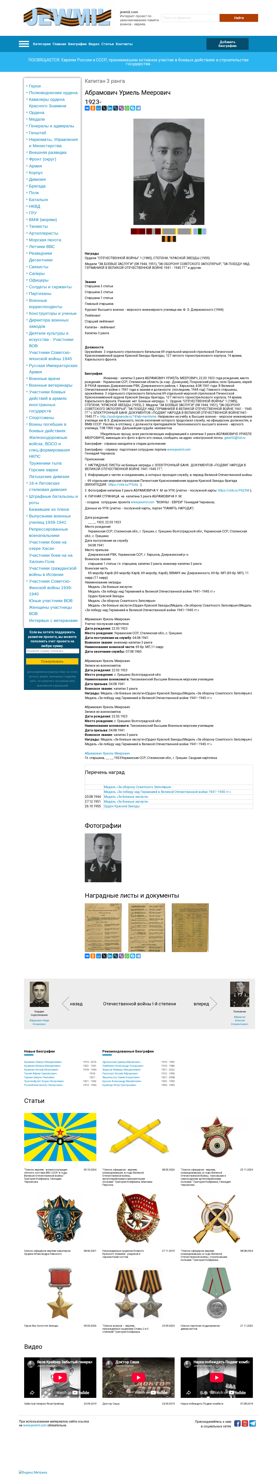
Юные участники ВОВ (51, 600)
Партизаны (40, 293)
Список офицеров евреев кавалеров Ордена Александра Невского (47, 1252)
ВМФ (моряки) (43, 219)
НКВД (34, 206)
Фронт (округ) (42, 159)
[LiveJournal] (115, 108)
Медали (37, 119)
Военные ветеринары (50, 385)
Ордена (36, 112)
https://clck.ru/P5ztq (123, 484)
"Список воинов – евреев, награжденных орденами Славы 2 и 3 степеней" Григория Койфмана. (125, 1328)
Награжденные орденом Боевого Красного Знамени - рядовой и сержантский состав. (123, 1253)
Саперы (37, 273)
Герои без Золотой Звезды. (41, 1325)
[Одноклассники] (92, 108)
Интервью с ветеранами (53, 620)
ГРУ (33, 213)
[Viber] (121, 108)
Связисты (38, 266)
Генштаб (37, 132)
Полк (34, 192)
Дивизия (37, 179)
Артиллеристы (43, 233)
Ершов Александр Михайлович (121, 1081)
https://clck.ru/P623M (233, 490)
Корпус (36, 172)
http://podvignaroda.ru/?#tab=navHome (128, 416)
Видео (94, 44)
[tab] (53, 86)
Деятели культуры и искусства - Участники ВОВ (51, 339)
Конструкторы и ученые (53, 313)
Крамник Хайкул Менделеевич (43, 1061)
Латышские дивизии (49, 476)
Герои (35, 86)
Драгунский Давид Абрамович (121, 1061)
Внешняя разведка (48, 152)
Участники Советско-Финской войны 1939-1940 (50, 587)
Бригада (37, 186)
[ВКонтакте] (87, 108)
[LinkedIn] (109, 108)
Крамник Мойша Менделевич (42, 1065)
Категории (42, 44)
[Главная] (67, 18)
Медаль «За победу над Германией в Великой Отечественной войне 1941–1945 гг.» (167, 792)
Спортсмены (41, 417)
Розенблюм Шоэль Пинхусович (43, 1085)
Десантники (41, 260)
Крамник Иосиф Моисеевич (41, 1069)
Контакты (124, 44)
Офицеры (38, 280)
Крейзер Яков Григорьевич (119, 1085)
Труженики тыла (45, 463)
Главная (59, 44)
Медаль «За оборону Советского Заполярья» (138, 787)
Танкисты (38, 226)
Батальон (38, 199)
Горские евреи (43, 469)
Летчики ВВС (42, 246)
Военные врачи (44, 378)
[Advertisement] (52, 750)
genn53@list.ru (236, 438)
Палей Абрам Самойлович (40, 1073)
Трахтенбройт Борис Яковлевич (44, 1081)
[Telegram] (138, 108)
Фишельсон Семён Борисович (121, 1077)
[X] (104, 108)
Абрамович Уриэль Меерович (107, 753)
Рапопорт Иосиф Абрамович (120, 1073)
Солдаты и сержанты (50, 286)
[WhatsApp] (127, 108)
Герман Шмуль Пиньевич (39, 1077)
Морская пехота (45, 239)
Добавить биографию (227, 44)
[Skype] (132, 108)
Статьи (107, 44)
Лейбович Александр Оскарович (122, 1065)
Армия (35, 166)
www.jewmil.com (179, 449)
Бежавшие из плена (49, 509)
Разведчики (40, 253)
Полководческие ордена (53, 92)
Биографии (77, 44)
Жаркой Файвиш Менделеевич (121, 1069)
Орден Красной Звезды (122, 806)
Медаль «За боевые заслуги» (126, 797)
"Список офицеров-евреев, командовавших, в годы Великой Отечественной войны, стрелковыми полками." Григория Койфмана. (204, 1255)
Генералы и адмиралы (51, 125)
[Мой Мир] (98, 108)
